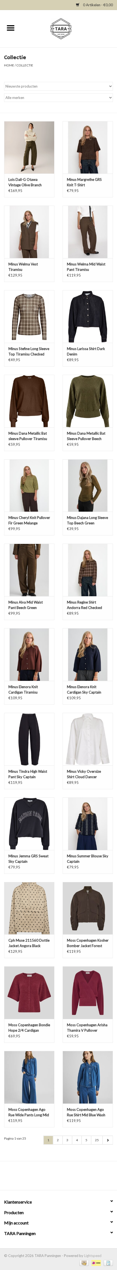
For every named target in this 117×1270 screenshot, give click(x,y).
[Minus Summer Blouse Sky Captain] (88, 823)
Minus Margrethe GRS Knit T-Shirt (84, 182)
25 (97, 1140)
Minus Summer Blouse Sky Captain (87, 859)
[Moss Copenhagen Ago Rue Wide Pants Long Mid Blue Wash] (29, 1077)
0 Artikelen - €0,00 (97, 5)
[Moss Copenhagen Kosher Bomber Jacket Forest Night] (88, 908)
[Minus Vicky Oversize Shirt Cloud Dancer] (88, 739)
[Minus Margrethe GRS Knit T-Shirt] (88, 147)
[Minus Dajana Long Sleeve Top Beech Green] (88, 485)
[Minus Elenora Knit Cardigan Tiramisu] (29, 654)
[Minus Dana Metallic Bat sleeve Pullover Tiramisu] (29, 401)
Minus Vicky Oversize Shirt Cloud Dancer (84, 774)
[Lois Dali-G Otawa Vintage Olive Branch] (29, 147)
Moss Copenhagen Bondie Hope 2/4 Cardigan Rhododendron (29, 1028)
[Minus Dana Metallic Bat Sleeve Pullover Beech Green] (88, 401)
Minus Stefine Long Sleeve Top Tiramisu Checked (28, 351)
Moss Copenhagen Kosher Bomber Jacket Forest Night (88, 943)
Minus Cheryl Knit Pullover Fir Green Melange (29, 520)
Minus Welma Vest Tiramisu (23, 267)
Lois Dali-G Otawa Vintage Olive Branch (25, 182)
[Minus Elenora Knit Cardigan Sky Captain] (88, 654)
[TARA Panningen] (69, 28)
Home (9, 65)
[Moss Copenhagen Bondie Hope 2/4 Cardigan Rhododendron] (29, 992)
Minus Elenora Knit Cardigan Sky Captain (84, 689)
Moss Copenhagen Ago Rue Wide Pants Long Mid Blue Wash (28, 1112)
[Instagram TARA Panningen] (63, 1177)
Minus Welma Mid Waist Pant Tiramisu (86, 267)
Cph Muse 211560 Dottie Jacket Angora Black (29, 943)
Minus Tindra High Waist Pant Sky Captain (27, 774)
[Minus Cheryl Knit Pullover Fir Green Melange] (29, 485)
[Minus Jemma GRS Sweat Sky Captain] (29, 823)
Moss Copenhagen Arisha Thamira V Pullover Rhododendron (87, 1028)
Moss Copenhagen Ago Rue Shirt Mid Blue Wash (86, 1112)
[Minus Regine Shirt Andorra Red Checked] (88, 570)
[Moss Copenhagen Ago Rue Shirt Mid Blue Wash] (88, 1077)
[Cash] (84, 1262)
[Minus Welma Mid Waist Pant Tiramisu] (88, 232)
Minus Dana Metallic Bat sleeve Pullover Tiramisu (27, 436)
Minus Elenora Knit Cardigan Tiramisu (23, 689)
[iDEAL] (95, 1262)
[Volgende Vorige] (108, 1140)
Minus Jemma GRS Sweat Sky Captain (28, 859)
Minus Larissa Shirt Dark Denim (86, 351)
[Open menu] (10, 27)
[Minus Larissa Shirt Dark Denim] (88, 316)
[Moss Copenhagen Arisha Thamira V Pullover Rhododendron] (88, 992)
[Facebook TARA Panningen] (54, 1177)
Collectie (24, 65)
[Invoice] (107, 1262)
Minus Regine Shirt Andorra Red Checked (84, 605)
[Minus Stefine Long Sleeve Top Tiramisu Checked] (29, 316)
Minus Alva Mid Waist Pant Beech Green (25, 605)
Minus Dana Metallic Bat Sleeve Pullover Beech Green (86, 436)
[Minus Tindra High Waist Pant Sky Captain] (29, 739)
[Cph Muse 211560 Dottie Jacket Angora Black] (29, 908)
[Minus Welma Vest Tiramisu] (29, 232)
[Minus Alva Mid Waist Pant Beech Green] (29, 570)
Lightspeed (92, 1255)
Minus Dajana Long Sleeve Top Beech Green (87, 520)
